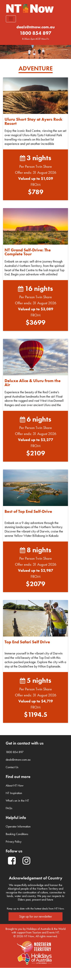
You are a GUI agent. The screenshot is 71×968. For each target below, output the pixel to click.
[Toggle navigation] (11, 18)
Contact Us (12, 767)
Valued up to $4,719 (35, 701)
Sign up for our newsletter (35, 916)
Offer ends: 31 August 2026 (35, 172)
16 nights (38, 288)
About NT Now (14, 785)
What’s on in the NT (17, 800)
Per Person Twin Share (35, 166)
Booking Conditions (17, 834)
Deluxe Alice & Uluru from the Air (33, 382)
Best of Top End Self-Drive (28, 511)
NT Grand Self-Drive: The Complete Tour (28, 252)
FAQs (9, 808)
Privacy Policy (13, 841)
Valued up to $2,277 (35, 439)
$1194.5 (35, 714)
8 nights (38, 550)
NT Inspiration (14, 793)
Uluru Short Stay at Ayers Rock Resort (33, 121)
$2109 (35, 453)
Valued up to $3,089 (35, 309)
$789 (35, 192)
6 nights (38, 419)
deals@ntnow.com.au (35, 27)
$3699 (35, 322)
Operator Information (18, 826)
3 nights (38, 158)
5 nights (38, 680)
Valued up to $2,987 (35, 570)
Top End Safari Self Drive (27, 641)
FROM (36, 184)
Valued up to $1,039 (35, 178)
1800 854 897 (35, 33)
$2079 (35, 584)
